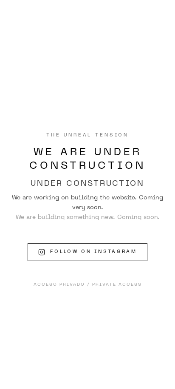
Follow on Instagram (93, 252)
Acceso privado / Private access (88, 285)
